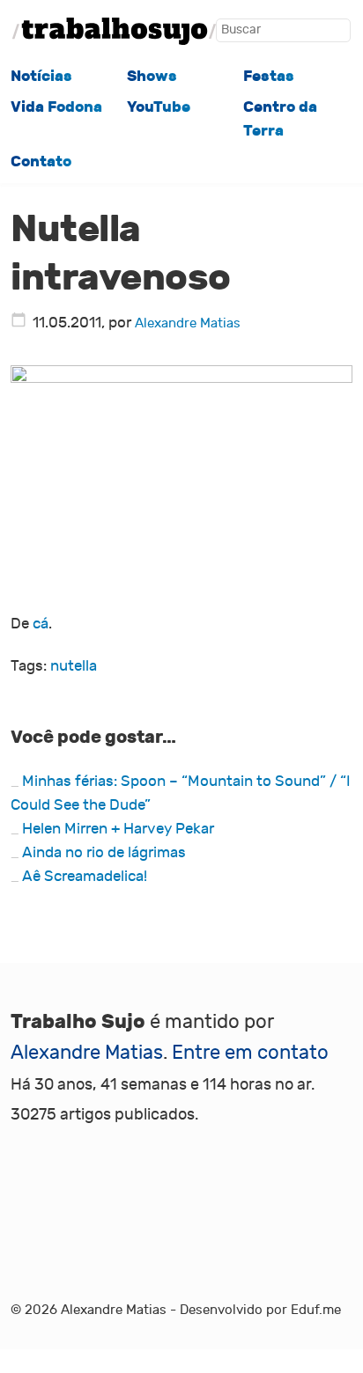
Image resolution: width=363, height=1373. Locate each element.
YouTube (158, 107)
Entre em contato (250, 1052)
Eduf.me (316, 1310)
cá (40, 624)
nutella (73, 666)
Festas (268, 76)
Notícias (41, 76)
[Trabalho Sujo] (114, 31)
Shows (152, 76)
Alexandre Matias (188, 323)
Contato (41, 161)
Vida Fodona (56, 107)
